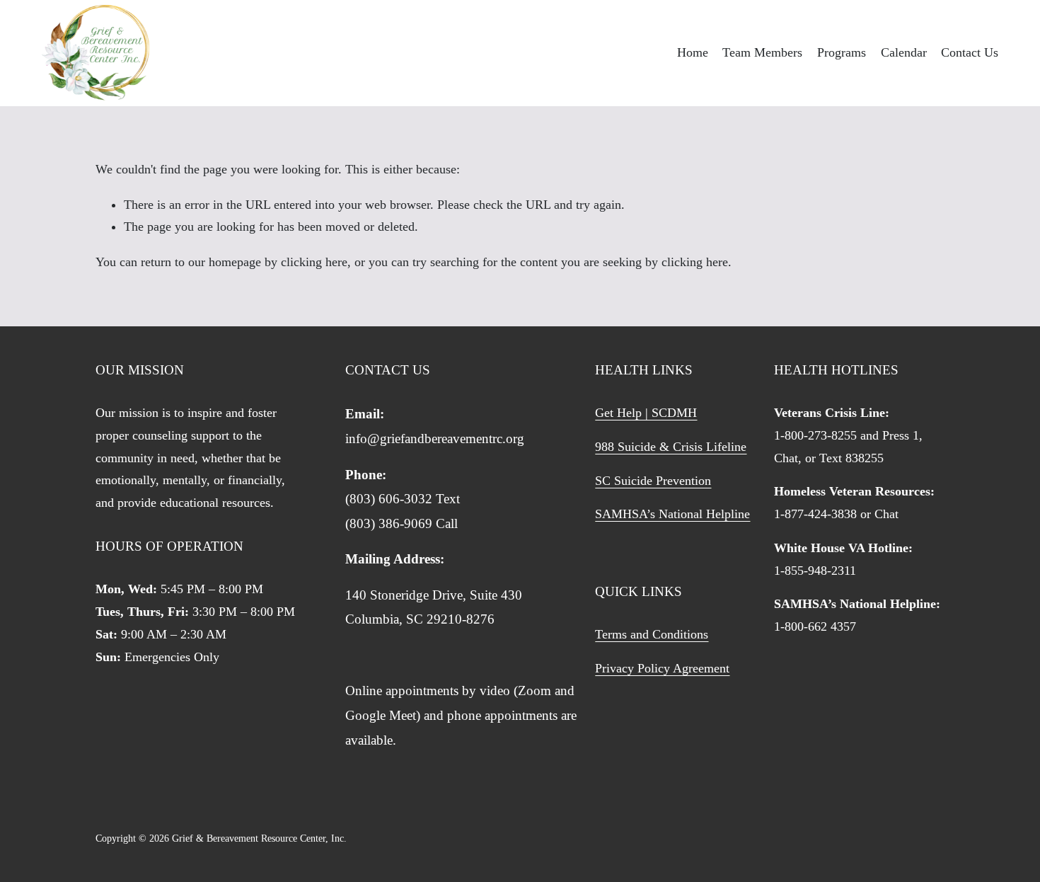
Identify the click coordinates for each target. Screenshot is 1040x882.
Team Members (762, 52)
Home (692, 52)
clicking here (314, 262)
